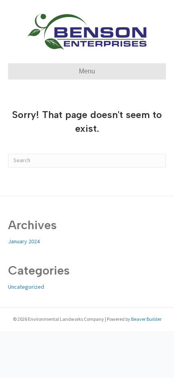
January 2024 (24, 242)
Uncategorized (26, 287)
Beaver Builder (146, 319)
